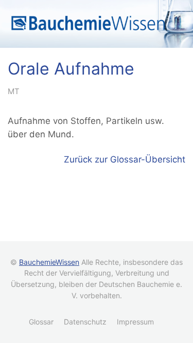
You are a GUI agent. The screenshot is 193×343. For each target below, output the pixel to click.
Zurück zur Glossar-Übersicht (124, 159)
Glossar (41, 321)
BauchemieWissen (49, 262)
